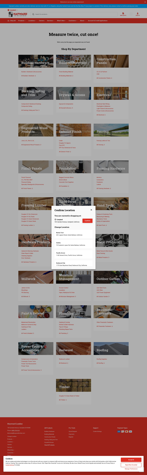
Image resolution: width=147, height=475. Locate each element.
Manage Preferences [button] (131, 469)
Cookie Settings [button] (10, 465)
